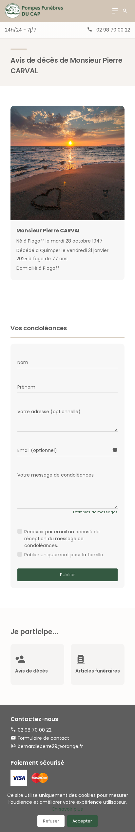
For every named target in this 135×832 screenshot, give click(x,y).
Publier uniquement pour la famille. (64, 554)
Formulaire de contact (43, 738)
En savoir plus (67, 809)
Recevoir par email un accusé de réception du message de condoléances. (62, 538)
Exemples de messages (95, 512)
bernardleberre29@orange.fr (50, 746)
